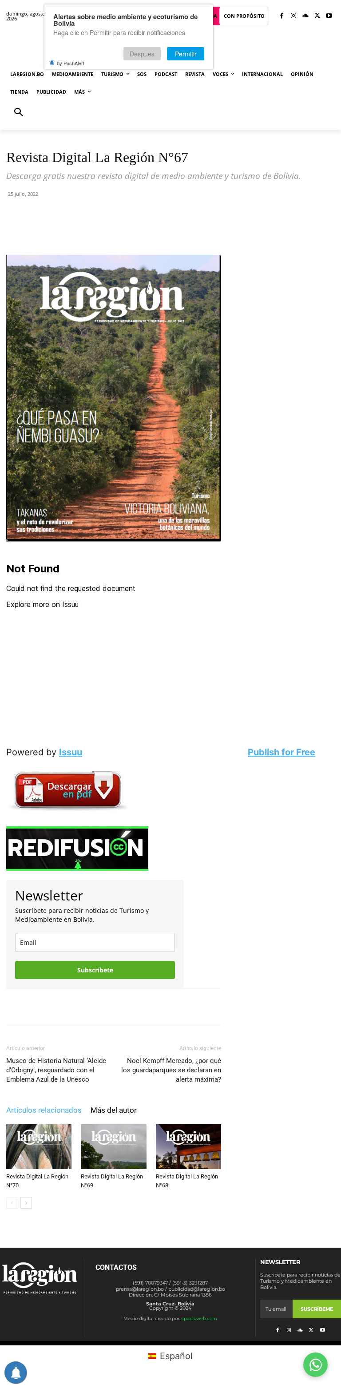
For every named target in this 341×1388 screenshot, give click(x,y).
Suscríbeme (317, 1309)
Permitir (186, 53)
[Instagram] (294, 16)
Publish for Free (281, 752)
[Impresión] (150, 229)
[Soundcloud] (305, 16)
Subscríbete (95, 970)
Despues (142, 53)
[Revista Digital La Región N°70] (38, 1146)
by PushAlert (70, 63)
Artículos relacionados (44, 1110)
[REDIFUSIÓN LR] (113, 848)
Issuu (70, 752)
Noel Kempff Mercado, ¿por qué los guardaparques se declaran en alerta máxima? (171, 1070)
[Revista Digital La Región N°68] (188, 1146)
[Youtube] (329, 16)
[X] (317, 16)
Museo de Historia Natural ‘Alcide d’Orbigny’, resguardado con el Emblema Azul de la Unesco (56, 1070)
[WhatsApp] (109, 229)
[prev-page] (11, 1203)
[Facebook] (282, 16)
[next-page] (26, 1203)
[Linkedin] (129, 229)
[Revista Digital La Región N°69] (113, 1146)
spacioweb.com (199, 1318)
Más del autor (114, 1110)
